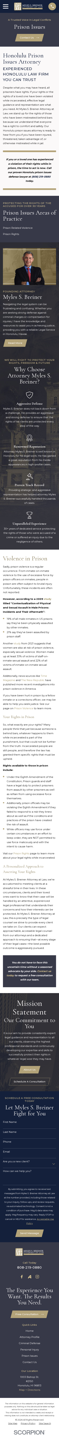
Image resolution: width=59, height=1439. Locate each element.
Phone (7, 1141)
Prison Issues (30, 1355)
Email (6, 1151)
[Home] (28, 6)
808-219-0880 (29, 1267)
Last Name (10, 1132)
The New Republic (32, 680)
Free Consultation (26, 1314)
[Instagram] (37, 1276)
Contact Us (27, 37)
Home (30, 1330)
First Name (10, 1122)
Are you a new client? (16, 1161)
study (17, 643)
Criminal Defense (29, 1343)
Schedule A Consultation (29, 1081)
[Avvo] (29, 1276)
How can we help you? (17, 1171)
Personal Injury (29, 1349)
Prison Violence (23, 708)
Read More (15, 343)
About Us (30, 1069)
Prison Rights (21, 853)
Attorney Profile (29, 1337)
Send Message (29, 1233)
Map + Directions (29, 1389)
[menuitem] (12, 1423)
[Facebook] (21, 1276)
